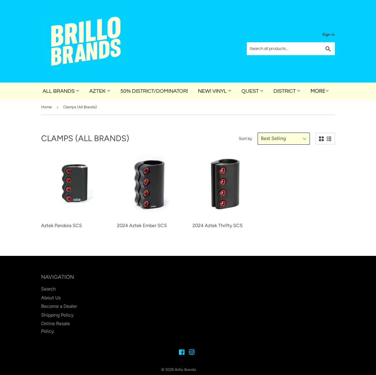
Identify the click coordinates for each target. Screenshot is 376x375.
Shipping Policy (57, 315)
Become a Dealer (59, 306)
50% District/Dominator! (154, 91)
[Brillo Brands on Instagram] (192, 353)
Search (48, 289)
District (285, 91)
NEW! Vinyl (213, 91)
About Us (51, 297)
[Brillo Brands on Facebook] (182, 353)
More (317, 91)
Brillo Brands (185, 369)
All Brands (59, 91)
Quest (250, 91)
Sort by (245, 138)
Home (46, 107)
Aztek (98, 91)
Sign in (328, 34)
